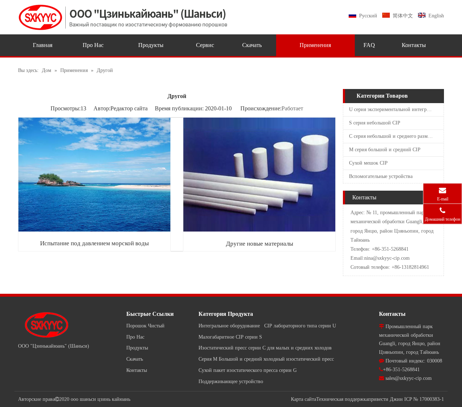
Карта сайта (303, 399)
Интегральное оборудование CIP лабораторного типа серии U (267, 325)
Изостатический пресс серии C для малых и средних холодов (265, 348)
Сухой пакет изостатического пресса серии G (248, 370)
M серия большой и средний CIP (384, 149)
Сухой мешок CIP (368, 163)
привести (378, 399)
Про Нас (135, 337)
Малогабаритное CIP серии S (230, 337)
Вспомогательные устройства (381, 176)
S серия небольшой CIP (374, 123)
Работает (292, 108)
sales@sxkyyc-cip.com (408, 378)
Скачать (134, 359)
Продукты (137, 348)
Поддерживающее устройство (231, 381)
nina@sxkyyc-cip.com (387, 258)
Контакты (136, 370)
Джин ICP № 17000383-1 (417, 399)
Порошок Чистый (145, 325)
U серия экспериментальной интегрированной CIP (396, 109)
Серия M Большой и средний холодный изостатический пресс (266, 359)
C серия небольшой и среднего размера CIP (396, 136)
